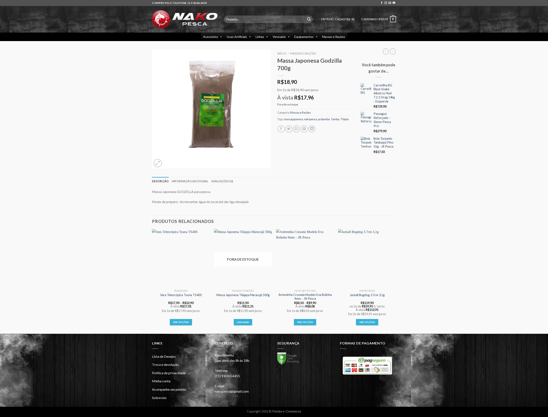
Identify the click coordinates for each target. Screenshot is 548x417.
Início (281, 53)
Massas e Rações (333, 37)
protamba (324, 119)
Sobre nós (159, 398)
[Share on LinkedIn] (312, 128)
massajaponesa (293, 119)
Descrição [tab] (160, 181)
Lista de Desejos (164, 356)
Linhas (260, 37)
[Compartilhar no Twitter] (288, 128)
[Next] (396, 281)
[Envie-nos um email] (390, 2)
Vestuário (279, 37)
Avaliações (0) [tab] (222, 181)
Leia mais (243, 322)
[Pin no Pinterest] (304, 128)
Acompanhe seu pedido (169, 389)
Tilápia (344, 119)
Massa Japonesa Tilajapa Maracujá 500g (243, 295)
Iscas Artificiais (237, 37)
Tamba (335, 119)
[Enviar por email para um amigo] (296, 128)
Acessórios (210, 37)
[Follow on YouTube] (394, 2)
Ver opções (181, 322)
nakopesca (310, 119)
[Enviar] (309, 19)
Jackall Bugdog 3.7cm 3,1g (367, 295)
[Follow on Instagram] (385, 2)
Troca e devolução (165, 364)
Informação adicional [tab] (190, 181)
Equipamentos (304, 37)
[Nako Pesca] (184, 19)
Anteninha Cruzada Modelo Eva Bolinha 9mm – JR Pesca (305, 297)
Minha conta (161, 381)
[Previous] (152, 281)
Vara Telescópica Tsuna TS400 (181, 295)
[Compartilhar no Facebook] (281, 128)
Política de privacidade (169, 373)
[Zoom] (157, 163)
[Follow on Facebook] (381, 2)
